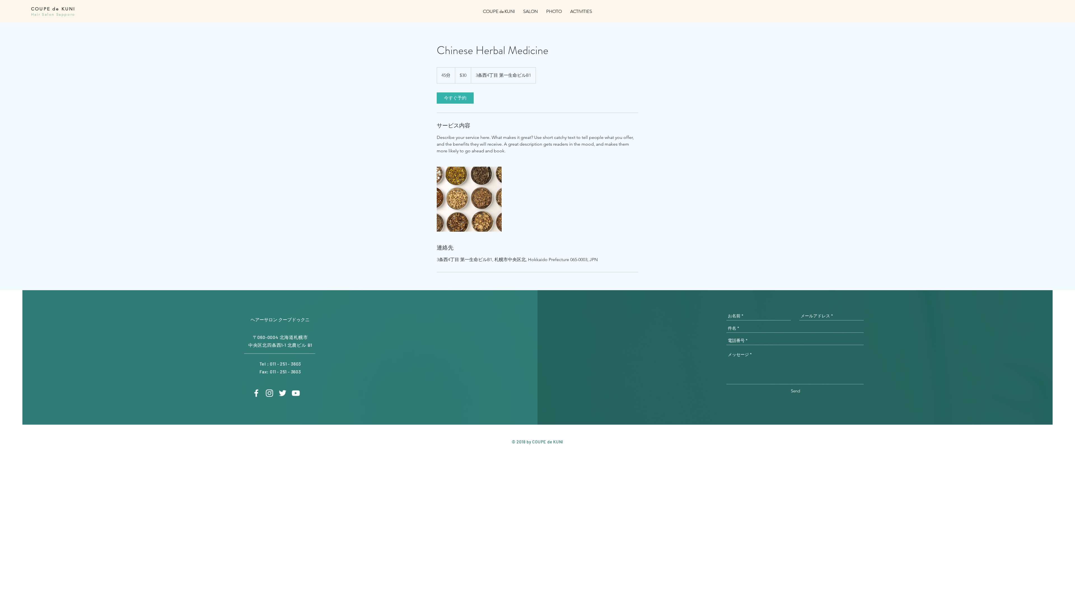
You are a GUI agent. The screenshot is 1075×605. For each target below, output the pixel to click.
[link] (455, 98)
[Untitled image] (469, 199)
